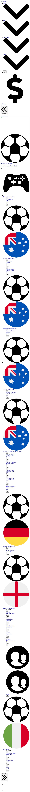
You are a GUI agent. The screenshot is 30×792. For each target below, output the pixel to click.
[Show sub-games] (6, 203)
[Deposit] (15, 102)
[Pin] (6, 198)
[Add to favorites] (7, 198)
